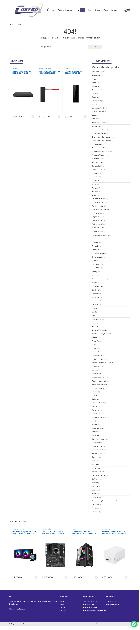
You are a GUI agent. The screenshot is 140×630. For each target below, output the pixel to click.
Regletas (95, 413)
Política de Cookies (89, 604)
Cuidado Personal (97, 231)
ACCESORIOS (96, 72)
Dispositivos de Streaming (100, 235)
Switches (95, 399)
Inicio (90, 10)
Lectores (95, 370)
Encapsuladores (97, 144)
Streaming (95, 497)
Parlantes (95, 177)
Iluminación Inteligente (99, 475)
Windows (95, 493)
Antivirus (95, 483)
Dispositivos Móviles (98, 253)
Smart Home (96, 468)
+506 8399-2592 (111, 601)
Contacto (114, 10)
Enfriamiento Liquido (98, 202)
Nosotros (98, 10)
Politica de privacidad (90, 607)
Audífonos (95, 326)
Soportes (95, 119)
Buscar (95, 47)
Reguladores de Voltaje (99, 417)
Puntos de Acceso (98, 388)
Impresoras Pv (96, 366)
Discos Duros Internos (99, 133)
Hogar (94, 282)
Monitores (95, 242)
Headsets (95, 337)
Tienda (106, 10)
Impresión (95, 294)
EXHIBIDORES (96, 264)
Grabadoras (16, 68)
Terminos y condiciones (90, 601)
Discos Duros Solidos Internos (101, 140)
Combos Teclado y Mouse (100, 334)
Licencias (95, 490)
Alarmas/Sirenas (97, 428)
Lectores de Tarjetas (98, 108)
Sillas (94, 461)
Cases (94, 195)
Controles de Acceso (45, 68)
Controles (95, 275)
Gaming (94, 272)
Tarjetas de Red (97, 217)
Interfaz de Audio (97, 170)
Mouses (94, 344)
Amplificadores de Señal (100, 384)
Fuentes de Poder (97, 206)
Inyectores (95, 304)
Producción (95, 508)
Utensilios (95, 512)
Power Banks (96, 410)
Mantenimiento (97, 319)
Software (95, 479)
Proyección (95, 246)
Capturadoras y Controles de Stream (103, 501)
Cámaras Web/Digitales (99, 330)
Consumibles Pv (97, 355)
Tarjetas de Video (97, 220)
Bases (94, 79)
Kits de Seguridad (97, 446)
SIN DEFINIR (95, 464)
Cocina (94, 184)
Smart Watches (97, 257)
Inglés (94, 315)
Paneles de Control (98, 453)
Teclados (95, 348)
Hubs (93, 104)
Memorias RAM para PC (99, 155)
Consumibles (96, 297)
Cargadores (96, 90)
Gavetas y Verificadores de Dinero (103, 363)
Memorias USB (97, 159)
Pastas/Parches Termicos (100, 209)
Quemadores (96, 373)
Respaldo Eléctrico (98, 403)
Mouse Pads (96, 341)
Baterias (95, 406)
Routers (94, 392)
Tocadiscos (95, 180)
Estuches (95, 97)
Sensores (95, 457)
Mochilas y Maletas (98, 111)
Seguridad (95, 424)
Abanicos (95, 191)
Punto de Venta (97, 352)
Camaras (95, 432)
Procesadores (96, 213)
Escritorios (95, 290)
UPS (93, 421)
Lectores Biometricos (99, 450)
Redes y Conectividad (99, 381)
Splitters (95, 395)
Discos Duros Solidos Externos (101, 137)
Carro (94, 93)
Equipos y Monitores (98, 359)
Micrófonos (96, 173)
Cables (94, 83)
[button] (134, 624)
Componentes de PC (98, 188)
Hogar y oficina (97, 286)
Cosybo (13, 624)
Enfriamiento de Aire (98, 199)
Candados (95, 86)
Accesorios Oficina (98, 122)
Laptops (94, 308)
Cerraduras (95, 435)
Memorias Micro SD (98, 148)
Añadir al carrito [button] (32, 116)
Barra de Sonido (97, 166)
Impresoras (96, 301)
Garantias (95, 486)
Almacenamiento (97, 126)
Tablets (94, 260)
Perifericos (95, 323)
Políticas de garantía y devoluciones (94, 610)
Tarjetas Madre (97, 224)
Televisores (95, 250)
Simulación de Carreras (99, 279)
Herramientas (96, 101)
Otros (94, 115)
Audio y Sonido (97, 162)
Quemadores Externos (99, 377)
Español (94, 312)
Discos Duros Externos (99, 130)
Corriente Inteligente (98, 472)
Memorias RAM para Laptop (101, 151)
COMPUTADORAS (98, 228)
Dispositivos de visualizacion (101, 239)
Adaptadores (96, 75)
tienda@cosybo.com (112, 604)
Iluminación (95, 504)
